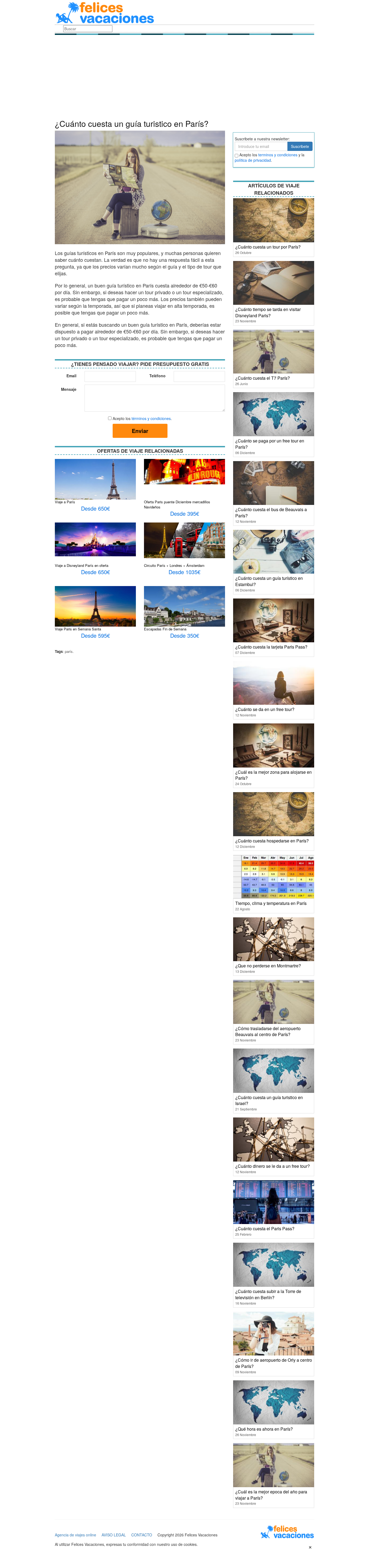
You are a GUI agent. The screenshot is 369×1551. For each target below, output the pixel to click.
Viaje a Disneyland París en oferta (81, 565)
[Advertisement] (184, 78)
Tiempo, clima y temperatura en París (271, 903)
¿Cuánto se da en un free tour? (264, 709)
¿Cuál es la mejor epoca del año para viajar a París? (271, 1495)
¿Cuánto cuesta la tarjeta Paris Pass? (271, 647)
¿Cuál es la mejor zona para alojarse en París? (273, 775)
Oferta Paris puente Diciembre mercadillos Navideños (177, 504)
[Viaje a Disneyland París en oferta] (95, 539)
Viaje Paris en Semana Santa (78, 628)
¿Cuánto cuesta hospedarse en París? (272, 841)
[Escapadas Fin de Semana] (184, 616)
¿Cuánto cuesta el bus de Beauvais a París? (271, 512)
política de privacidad (253, 160)
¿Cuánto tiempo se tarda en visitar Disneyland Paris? (268, 312)
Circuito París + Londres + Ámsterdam (174, 565)
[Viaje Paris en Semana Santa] (95, 611)
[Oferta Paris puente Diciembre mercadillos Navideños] (184, 471)
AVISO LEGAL (114, 1534)
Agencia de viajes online (75, 1534)
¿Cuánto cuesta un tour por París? (268, 247)
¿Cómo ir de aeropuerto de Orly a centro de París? (273, 1363)
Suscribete (300, 146)
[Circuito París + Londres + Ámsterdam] (184, 540)
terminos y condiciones (277, 154)
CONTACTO (141, 1534)
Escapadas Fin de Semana (165, 628)
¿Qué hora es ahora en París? (264, 1429)
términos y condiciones (151, 418)
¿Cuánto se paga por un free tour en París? (269, 444)
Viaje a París (65, 501)
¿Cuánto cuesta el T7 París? (262, 378)
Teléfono (157, 375)
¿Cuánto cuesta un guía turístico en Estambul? (269, 581)
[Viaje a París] (95, 482)
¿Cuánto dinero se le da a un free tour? (272, 1166)
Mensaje (68, 389)
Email (71, 375)
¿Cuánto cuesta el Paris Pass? (264, 1228)
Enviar (140, 431)
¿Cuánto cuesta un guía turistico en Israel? (269, 1100)
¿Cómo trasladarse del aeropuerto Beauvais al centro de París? (268, 1031)
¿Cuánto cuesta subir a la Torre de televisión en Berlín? (268, 1294)
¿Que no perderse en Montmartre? (268, 966)
